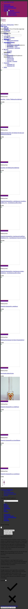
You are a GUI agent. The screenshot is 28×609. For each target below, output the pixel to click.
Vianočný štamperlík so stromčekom (10, 440)
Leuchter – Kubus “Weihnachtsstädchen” (11, 99)
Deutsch (6, 10)
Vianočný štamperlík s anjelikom (9, 306)
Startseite (3, 24)
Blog (5, 510)
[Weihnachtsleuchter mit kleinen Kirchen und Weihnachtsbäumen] (10, 125)
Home (5, 26)
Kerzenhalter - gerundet (13, 45)
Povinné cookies (8, 532)
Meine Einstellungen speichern (8, 607)
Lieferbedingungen (9, 6)
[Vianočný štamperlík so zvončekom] (10, 467)
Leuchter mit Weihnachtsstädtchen (10, 167)
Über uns (6, 27)
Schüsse (9, 43)
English (14, 13)
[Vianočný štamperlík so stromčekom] (10, 433)
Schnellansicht (4, 93)
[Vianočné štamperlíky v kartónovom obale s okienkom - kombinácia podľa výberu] (10, 264)
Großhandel (7, 30)
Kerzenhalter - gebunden (13, 48)
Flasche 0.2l (10, 57)
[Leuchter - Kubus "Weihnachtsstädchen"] (10, 92)
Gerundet (9, 51)
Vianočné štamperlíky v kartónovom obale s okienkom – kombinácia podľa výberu (12, 272)
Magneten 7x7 (11, 64)
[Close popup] (1, 527)
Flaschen (6, 54)
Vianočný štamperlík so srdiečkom (10, 406)
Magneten (6, 63)
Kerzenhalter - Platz (12, 46)
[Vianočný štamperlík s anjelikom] (10, 299)
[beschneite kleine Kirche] (10, 366)
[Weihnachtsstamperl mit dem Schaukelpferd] (10, 333)
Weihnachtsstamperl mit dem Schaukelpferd (12, 340)
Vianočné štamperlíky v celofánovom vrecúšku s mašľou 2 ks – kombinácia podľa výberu (13, 201)
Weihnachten (10, 24)
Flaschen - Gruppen (12, 61)
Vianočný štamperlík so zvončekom (10, 474)
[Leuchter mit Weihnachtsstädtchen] (10, 160)
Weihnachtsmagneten (12, 40)
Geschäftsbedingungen (10, 7)
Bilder (5, 67)
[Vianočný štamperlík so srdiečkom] (10, 400)
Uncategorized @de (9, 37)
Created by (7, 489)
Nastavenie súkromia (9, 530)
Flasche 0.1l (10, 55)
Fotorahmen (7, 36)
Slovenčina (17, 12)
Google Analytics (8, 533)
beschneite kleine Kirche (7, 373)
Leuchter (6, 49)
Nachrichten (7, 4)
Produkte (6, 507)
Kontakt (6, 9)
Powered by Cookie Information (9, 606)
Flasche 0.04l (10, 60)
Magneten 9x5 (11, 66)
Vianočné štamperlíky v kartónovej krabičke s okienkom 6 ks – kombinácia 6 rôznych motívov (13, 236)
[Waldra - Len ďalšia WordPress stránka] (3, 19)
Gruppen (9, 52)
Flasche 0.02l (10, 58)
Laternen (9, 42)
